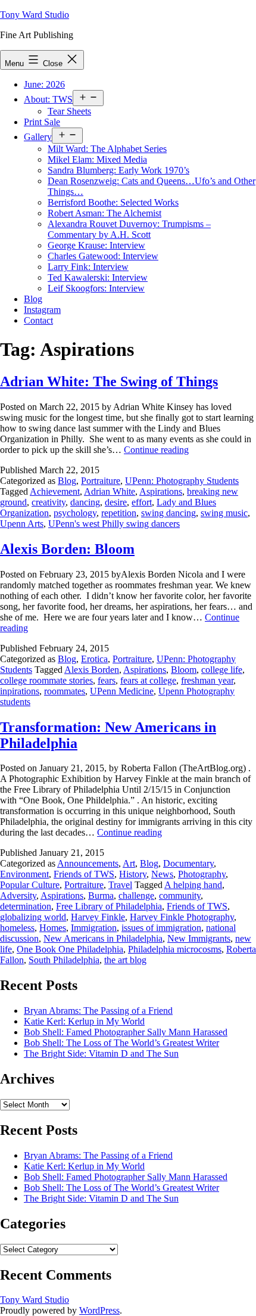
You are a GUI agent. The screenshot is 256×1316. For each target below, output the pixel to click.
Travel (120, 885)
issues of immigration (161, 928)
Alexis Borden (91, 670)
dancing (85, 502)
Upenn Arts (21, 524)
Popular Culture (30, 885)
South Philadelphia (64, 960)
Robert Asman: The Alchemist (104, 213)
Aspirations (160, 491)
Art (129, 863)
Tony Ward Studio (34, 15)
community (180, 895)
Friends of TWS (84, 874)
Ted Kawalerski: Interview (98, 277)
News (162, 874)
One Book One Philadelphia (70, 949)
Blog (33, 299)
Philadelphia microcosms (174, 949)
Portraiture (100, 481)
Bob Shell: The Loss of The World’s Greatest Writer (121, 1043)
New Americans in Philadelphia (103, 938)
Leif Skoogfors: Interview (96, 288)
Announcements (87, 863)
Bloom (183, 670)
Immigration (94, 928)
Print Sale (42, 122)
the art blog (125, 960)
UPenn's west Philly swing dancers (114, 524)
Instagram (42, 310)
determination (25, 906)
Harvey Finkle (98, 917)
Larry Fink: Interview (88, 267)
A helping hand (193, 885)
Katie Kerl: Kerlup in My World (84, 1021)
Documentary (188, 863)
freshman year (207, 680)
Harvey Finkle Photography (182, 917)
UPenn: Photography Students (182, 481)
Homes (52, 928)
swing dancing (168, 513)
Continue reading (156, 450)
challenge (136, 895)
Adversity (18, 895)
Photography (202, 874)
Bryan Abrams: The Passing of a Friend (98, 1010)
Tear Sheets (69, 111)
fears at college (148, 680)
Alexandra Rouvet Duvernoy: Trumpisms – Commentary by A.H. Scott (129, 229)
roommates (64, 691)
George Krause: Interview (96, 245)
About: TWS (48, 99)
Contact (38, 320)
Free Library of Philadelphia (109, 906)
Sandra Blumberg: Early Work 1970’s (118, 170)
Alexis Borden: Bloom (67, 549)
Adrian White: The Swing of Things (109, 381)
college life (221, 670)
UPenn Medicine (122, 691)
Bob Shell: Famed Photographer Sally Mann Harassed (125, 1032)
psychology (75, 513)
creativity (48, 502)
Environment (24, 874)
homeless (17, 928)
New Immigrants (198, 938)
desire (116, 502)
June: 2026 (44, 84)
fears (106, 680)
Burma (101, 895)
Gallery (38, 137)
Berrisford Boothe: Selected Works (113, 202)
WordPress (99, 1310)
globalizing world (33, 917)
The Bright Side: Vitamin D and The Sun (101, 1053)
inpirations (19, 691)
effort (142, 502)
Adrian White (109, 491)
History (132, 874)
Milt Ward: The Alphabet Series (107, 149)
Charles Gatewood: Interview (103, 256)
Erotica (94, 659)
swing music (224, 513)
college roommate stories (46, 680)
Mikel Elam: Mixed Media (97, 159)
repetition (118, 513)
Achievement (55, 491)
